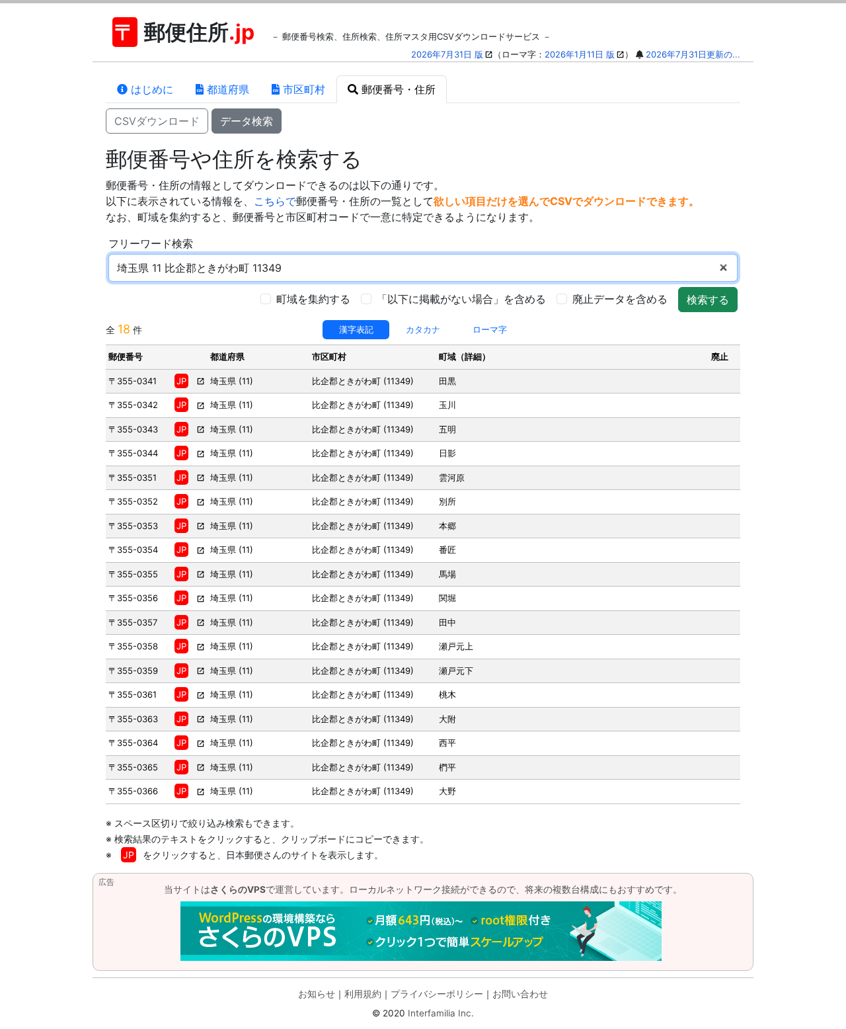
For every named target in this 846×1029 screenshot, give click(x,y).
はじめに (150, 89)
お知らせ (316, 994)
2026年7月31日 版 (447, 54)
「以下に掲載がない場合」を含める (461, 299)
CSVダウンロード (157, 121)
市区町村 (302, 89)
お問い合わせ (520, 994)
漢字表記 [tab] (356, 329)
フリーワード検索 (150, 243)
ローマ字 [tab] (490, 329)
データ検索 (246, 121)
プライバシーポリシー (437, 994)
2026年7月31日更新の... (693, 54)
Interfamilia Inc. (441, 1013)
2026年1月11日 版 (580, 54)
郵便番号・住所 (397, 89)
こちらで (275, 201)
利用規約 (362, 994)
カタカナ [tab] (423, 329)
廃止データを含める (620, 299)
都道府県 (226, 89)
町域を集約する (313, 299)
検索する (708, 299)
